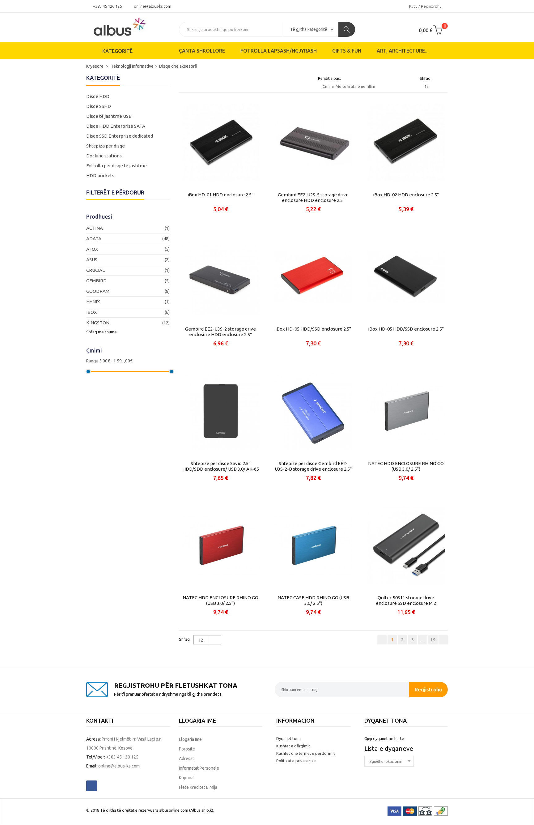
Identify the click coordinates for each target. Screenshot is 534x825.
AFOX (92, 249)
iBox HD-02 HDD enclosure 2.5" (406, 194)
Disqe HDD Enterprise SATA (115, 126)
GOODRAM (97, 291)
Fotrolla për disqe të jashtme (116, 165)
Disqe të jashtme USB (109, 116)
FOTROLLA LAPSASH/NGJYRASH (278, 50)
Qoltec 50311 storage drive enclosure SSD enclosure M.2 (406, 600)
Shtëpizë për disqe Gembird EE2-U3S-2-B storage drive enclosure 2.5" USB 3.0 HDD (313, 466)
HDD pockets (100, 175)
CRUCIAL (95, 270)
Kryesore (95, 66)
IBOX (91, 312)
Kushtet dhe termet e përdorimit (305, 753)
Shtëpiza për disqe (105, 145)
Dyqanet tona (288, 738)
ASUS (91, 259)
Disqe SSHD (98, 106)
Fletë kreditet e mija (198, 787)
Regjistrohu (428, 689)
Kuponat (187, 777)
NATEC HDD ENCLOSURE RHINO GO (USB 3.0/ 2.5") (406, 466)
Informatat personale (199, 768)
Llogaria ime (190, 739)
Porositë (187, 748)
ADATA (93, 238)
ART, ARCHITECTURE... (403, 50)
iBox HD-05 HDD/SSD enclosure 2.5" (313, 328)
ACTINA (94, 228)
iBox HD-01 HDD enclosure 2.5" (220, 194)
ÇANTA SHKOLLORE (202, 50)
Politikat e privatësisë (296, 761)
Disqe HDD (97, 96)
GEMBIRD (96, 280)
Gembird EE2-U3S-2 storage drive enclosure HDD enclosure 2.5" (220, 331)
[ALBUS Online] (128, 26)
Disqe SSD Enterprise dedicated (119, 136)
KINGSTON (97, 322)
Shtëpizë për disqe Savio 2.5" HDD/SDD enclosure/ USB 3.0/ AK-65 (220, 466)
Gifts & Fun (346, 50)
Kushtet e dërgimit (293, 746)
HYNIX (93, 301)
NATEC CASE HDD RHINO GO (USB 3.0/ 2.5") (313, 600)
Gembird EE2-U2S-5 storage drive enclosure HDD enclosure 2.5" (313, 197)
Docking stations (104, 155)
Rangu (92, 360)
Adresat (186, 758)
